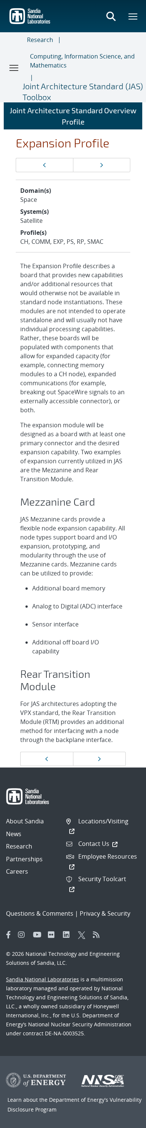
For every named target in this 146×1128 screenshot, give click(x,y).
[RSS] (98, 934)
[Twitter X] (83, 934)
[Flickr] (53, 934)
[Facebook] (8, 934)
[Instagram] (23, 934)
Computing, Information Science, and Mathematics (82, 60)
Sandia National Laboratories (42, 979)
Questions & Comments (39, 913)
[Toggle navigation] (14, 67)
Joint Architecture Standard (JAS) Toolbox (82, 91)
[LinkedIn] (68, 934)
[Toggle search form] (111, 16)
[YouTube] (38, 934)
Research (40, 40)
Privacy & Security (105, 913)
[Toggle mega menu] (133, 16)
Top (123, 1119)
